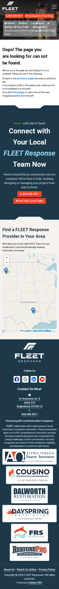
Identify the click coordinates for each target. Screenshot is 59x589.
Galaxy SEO (35, 582)
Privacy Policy (47, 569)
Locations (37, 23)
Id (48, 23)
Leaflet (27, 330)
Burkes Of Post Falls (17, 27)
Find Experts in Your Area (40, 16)
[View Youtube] (42, 379)
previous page (25, 78)
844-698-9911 (15, 16)
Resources (39, 27)
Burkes (23, 23)
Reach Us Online (26, 569)
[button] (6, 270)
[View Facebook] (17, 379)
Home (11, 23)
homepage (18, 92)
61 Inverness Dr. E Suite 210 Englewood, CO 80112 (29, 402)
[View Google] (25, 379)
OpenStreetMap (42, 330)
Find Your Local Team (30, 200)
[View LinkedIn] (34, 379)
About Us (9, 569)
